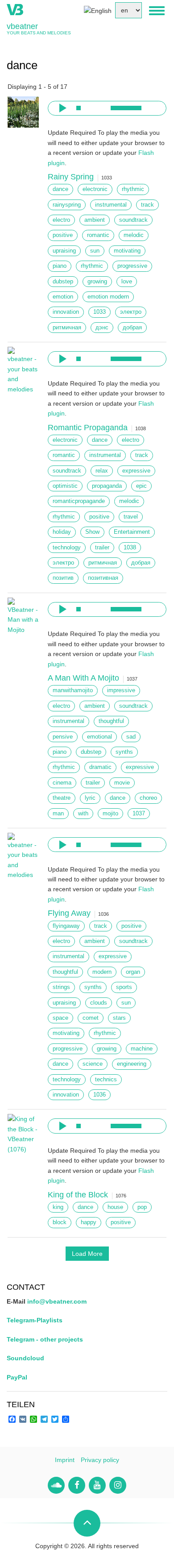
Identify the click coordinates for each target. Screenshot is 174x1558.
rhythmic (133, 189)
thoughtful (111, 721)
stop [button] (78, 108)
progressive (132, 266)
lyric (90, 798)
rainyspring (67, 205)
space (60, 1018)
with (83, 813)
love (126, 281)
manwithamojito (73, 690)
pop (142, 1207)
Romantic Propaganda (88, 427)
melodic (134, 235)
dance (60, 189)
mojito (110, 813)
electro (61, 220)
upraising (64, 251)
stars (119, 1018)
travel (131, 517)
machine (142, 1049)
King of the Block (78, 1194)
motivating (127, 251)
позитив (63, 578)
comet (91, 1018)
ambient (94, 220)
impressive (121, 690)
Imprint (65, 1459)
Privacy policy (100, 1459)
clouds (98, 1003)
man (58, 813)
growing (97, 281)
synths (124, 752)
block (59, 1222)
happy (88, 1222)
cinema (62, 783)
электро (130, 312)
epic (141, 486)
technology (67, 547)
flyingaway (66, 926)
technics (106, 1079)
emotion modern (108, 297)
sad (131, 737)
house (115, 1207)
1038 (130, 547)
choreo (148, 798)
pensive (63, 737)
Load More (87, 1253)
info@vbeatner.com (57, 1301)
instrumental (111, 205)
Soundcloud (25, 1358)
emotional (99, 737)
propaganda (107, 486)
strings (61, 987)
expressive (136, 471)
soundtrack (133, 220)
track (147, 205)
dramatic (100, 767)
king (58, 1207)
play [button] (61, 108)
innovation (66, 312)
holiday (62, 532)
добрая (132, 327)
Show (92, 532)
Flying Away (69, 913)
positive (63, 235)
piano (59, 266)
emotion (63, 297)
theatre (61, 798)
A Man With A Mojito (83, 677)
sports (124, 987)
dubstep (63, 281)
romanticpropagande (79, 501)
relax (101, 471)
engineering (131, 1064)
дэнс (101, 327)
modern (102, 972)
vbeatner (22, 26)
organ (133, 972)
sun (94, 251)
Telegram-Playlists (34, 1320)
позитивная (103, 578)
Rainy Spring (71, 176)
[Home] (15, 8)
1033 (99, 312)
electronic (95, 189)
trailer (102, 547)
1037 (139, 813)
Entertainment (132, 532)
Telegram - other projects (45, 1339)
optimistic (65, 486)
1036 (99, 1095)
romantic (98, 235)
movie (122, 783)
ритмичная (67, 327)
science (93, 1064)
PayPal (17, 1377)
